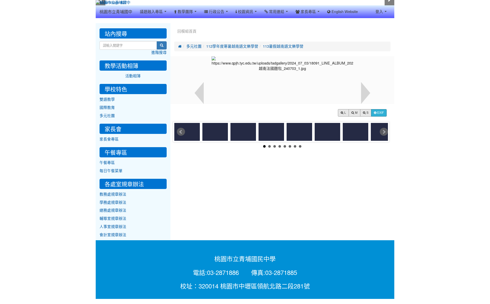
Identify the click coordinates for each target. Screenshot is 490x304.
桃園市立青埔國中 (116, 12)
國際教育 (107, 107)
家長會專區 (109, 139)
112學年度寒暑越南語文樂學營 (232, 46)
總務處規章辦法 (113, 210)
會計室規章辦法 (113, 235)
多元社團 (194, 46)
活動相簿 (133, 76)
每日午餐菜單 (111, 171)
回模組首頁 (187, 31)
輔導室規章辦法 (113, 218)
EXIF (380, 112)
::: (175, 25)
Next (384, 132)
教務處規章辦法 (113, 194)
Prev (181, 132)
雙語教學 (107, 99)
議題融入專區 (152, 12)
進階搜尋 (159, 52)
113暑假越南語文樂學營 (283, 46)
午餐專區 (107, 162)
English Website (344, 12)
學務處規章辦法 (113, 202)
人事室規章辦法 (113, 227)
